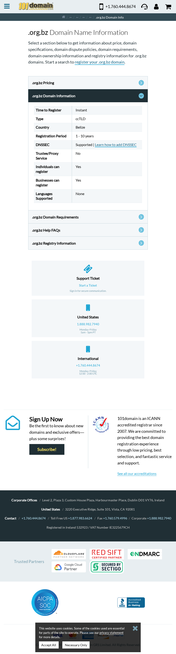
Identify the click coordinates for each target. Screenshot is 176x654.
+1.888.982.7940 (159, 518)
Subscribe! (46, 449)
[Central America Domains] (77, 17)
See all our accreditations (137, 473)
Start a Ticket (88, 285)
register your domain (99, 61)
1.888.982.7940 (88, 324)
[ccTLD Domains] (70, 17)
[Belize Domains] (83, 17)
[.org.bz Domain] (90, 17)
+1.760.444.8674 (88, 365)
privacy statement (111, 633)
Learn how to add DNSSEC (116, 144)
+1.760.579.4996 (115, 518)
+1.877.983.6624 (80, 518)
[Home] (63, 17)
